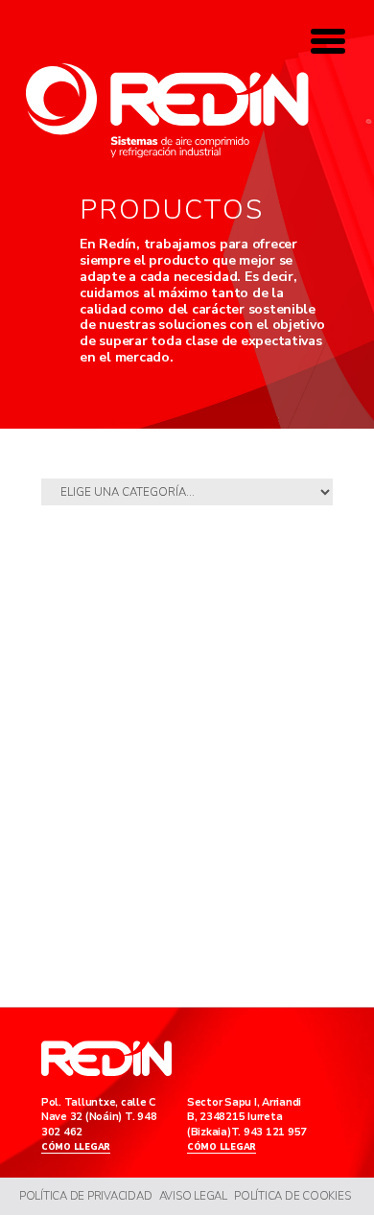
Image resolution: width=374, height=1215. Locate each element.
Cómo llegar (75, 1148)
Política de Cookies (292, 1195)
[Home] (167, 110)
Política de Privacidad (85, 1195)
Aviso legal (193, 1195)
